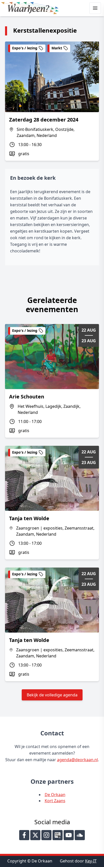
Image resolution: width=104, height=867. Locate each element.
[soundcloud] (80, 835)
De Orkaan (55, 794)
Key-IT (91, 861)
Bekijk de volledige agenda (52, 695)
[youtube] (69, 835)
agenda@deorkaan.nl (77, 759)
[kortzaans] (58, 835)
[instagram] (46, 835)
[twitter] (35, 835)
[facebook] (24, 835)
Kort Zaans (55, 800)
